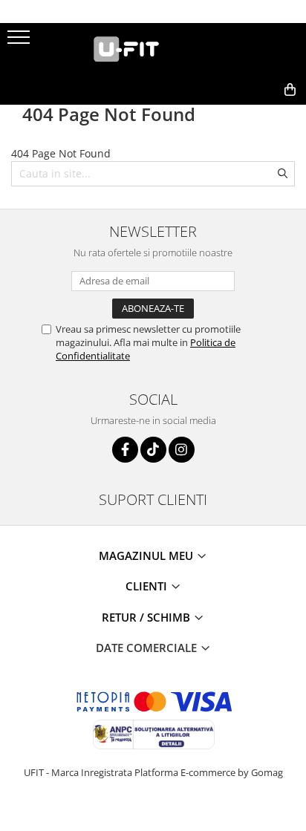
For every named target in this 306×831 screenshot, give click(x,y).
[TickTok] (153, 450)
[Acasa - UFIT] (153, 49)
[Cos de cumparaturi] (222, 113)
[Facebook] (125, 450)
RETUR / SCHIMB (147, 617)
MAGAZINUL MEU (147, 555)
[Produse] (20, 41)
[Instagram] (182, 450)
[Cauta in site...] (257, 113)
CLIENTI (148, 586)
